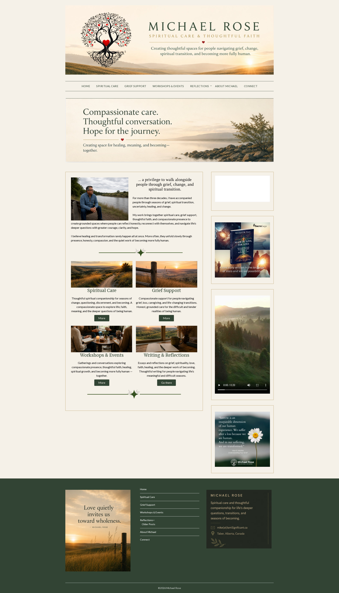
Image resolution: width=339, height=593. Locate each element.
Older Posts (148, 524)
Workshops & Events (168, 86)
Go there (166, 382)
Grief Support (135, 86)
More (101, 318)
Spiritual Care (107, 86)
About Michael (226, 86)
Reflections (199, 86)
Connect (251, 86)
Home (86, 86)
